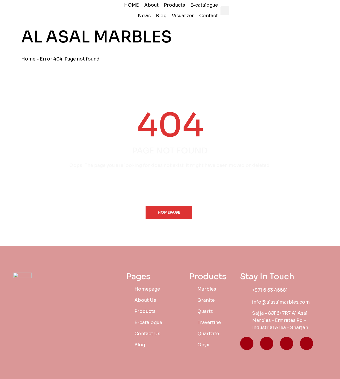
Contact (208, 16)
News (144, 16)
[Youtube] (306, 343)
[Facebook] (246, 343)
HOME (131, 5)
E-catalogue (204, 5)
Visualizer (183, 16)
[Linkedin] (286, 343)
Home (28, 59)
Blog (161, 16)
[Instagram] (266, 343)
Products (174, 5)
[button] (224, 10)
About (151, 5)
